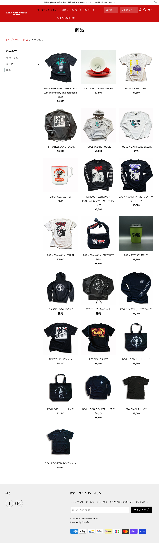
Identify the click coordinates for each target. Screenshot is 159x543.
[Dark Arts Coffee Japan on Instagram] (20, 503)
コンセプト (76, 9)
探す (72, 493)
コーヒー (11, 64)
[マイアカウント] (140, 9)
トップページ (13, 39)
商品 (25, 39)
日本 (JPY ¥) (127, 9)
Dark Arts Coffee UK (66, 18)
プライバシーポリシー (91, 493)
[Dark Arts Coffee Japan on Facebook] (10, 503)
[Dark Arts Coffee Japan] (17, 14)
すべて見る (12, 58)
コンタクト (89, 9)
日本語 (109, 9)
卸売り (65, 9)
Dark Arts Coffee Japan (87, 518)
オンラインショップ (47, 9)
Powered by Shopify (79, 522)
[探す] (145, 9)
